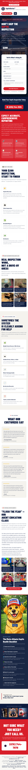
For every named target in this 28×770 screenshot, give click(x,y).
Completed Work (5, 765)
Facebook (16, 761)
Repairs (23, 765)
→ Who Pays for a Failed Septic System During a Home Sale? (13, 696)
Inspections (19, 765)
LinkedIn (24, 761)
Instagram (11, 761)
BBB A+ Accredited (19, 760)
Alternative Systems (19, 766)
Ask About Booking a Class (14, 588)
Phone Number (6, 66)
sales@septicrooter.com (14, 758)
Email (4, 71)
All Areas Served (13, 765)
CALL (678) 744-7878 (14, 4)
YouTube (20, 761)
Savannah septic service (16, 764)
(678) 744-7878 (7, 13)
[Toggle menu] (15, 13)
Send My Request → (14, 88)
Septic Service (11, 766)
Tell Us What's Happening (9, 80)
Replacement (4, 766)
